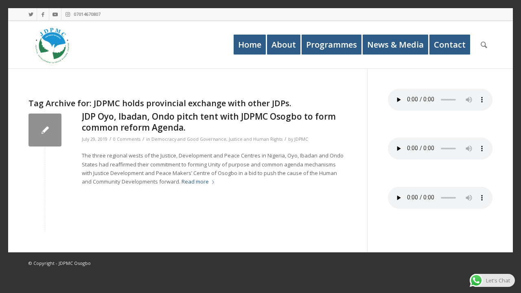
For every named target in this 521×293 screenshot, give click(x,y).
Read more (195, 181)
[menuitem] (249, 44)
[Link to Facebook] (43, 14)
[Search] (484, 44)
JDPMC (301, 139)
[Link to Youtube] (55, 14)
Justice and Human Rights (255, 139)
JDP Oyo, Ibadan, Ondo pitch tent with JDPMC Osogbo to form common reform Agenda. (209, 122)
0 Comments (126, 139)
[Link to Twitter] (31, 14)
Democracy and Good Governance (188, 139)
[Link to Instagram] (67, 14)
